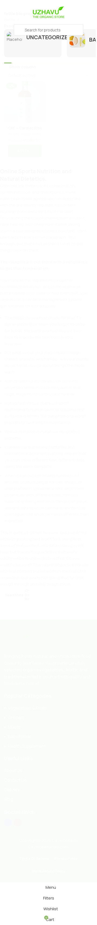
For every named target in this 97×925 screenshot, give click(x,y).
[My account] (91, 29)
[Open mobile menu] (6, 29)
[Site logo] (48, 11)
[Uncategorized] (33, 37)
